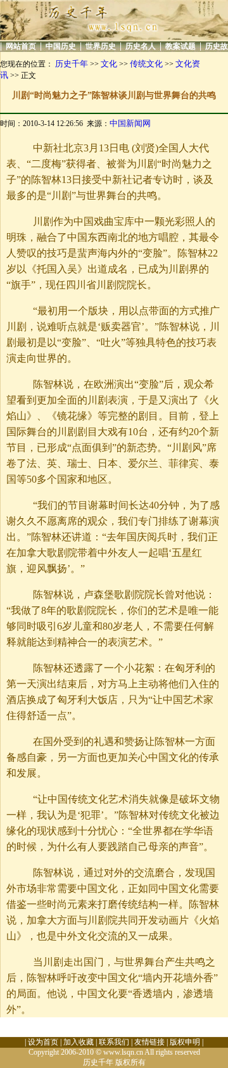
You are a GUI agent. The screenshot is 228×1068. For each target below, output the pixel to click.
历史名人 (140, 46)
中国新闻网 (130, 123)
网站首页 (21, 46)
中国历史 (61, 46)
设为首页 (43, 1042)
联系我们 (114, 1042)
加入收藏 (78, 1042)
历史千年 (71, 63)
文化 (109, 63)
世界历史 (101, 46)
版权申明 (185, 1042)
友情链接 (149, 1042)
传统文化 (146, 63)
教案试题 (180, 46)
